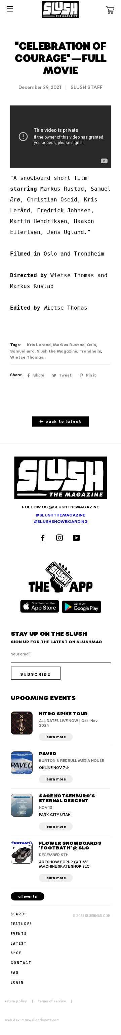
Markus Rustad (69, 345)
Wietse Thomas (26, 357)
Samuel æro (22, 351)
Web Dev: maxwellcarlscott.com (32, 1020)
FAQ (15, 972)
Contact (21, 962)
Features (21, 923)
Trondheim (90, 351)
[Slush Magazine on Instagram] (60, 538)
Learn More (55, 737)
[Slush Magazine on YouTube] (77, 538)
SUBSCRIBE (35, 674)
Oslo (91, 345)
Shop (16, 952)
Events (19, 933)
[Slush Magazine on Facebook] (43, 538)
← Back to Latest (60, 422)
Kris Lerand (39, 345)
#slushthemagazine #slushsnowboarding (61, 518)
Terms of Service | (57, 1001)
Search (19, 913)
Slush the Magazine (57, 351)
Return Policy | (21, 1001)
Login (17, 982)
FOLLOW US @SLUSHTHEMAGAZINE (60, 507)
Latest (19, 943)
